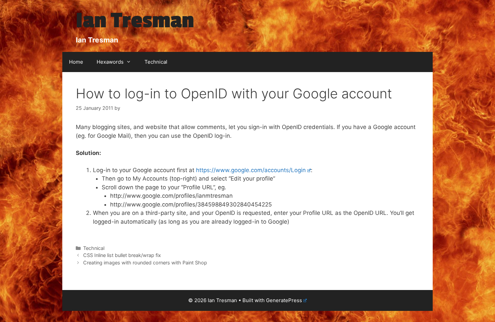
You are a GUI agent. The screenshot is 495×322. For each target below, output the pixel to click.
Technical (155, 62)
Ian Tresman (135, 20)
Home (76, 62)
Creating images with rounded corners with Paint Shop (145, 262)
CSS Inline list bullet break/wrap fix (122, 255)
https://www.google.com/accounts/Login (251, 170)
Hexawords (110, 62)
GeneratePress (284, 300)
